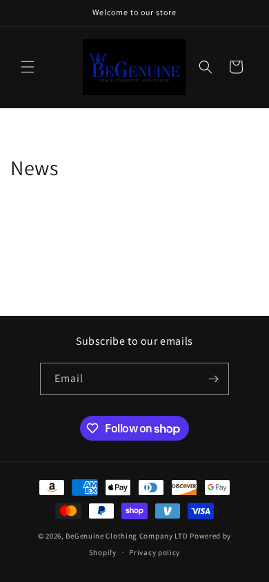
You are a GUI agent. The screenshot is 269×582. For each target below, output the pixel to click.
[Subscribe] (213, 379)
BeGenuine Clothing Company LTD (127, 536)
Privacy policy (154, 552)
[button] (27, 67)
